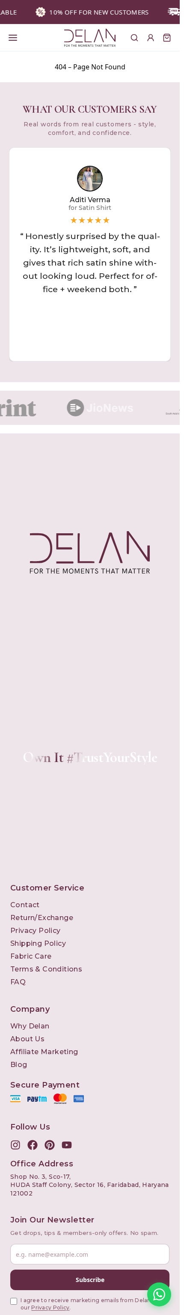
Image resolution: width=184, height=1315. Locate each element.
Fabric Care (30, 956)
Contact (25, 905)
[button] (90, 254)
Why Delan (30, 1026)
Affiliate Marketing (44, 1052)
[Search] (134, 37)
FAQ (18, 982)
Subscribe (90, 1280)
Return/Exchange (41, 918)
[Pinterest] (50, 1145)
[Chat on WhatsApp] (159, 1294)
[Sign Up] (150, 37)
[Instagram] (15, 1145)
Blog (18, 1065)
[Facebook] (32, 1145)
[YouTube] (67, 1145)
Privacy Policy (35, 930)
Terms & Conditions (46, 969)
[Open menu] (13, 37)
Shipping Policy (38, 943)
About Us (27, 1039)
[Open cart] (167, 37)
